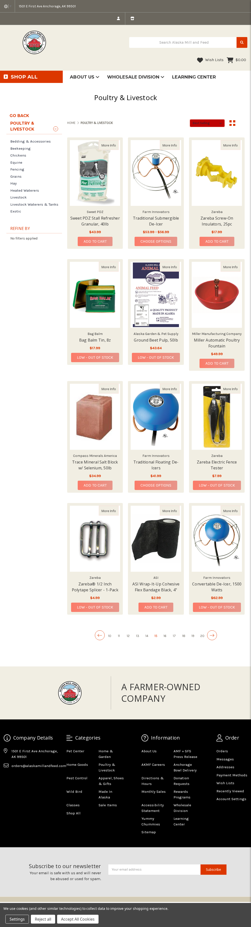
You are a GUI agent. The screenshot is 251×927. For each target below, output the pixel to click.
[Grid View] (232, 123)
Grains (16, 176)
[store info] (132, 19)
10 (109, 636)
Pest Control (77, 778)
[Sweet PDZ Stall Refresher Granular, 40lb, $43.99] (95, 173)
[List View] (241, 123)
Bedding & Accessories (30, 141)
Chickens (18, 155)
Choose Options (158, 241)
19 (192, 636)
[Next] (212, 635)
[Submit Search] (242, 42)
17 (174, 636)
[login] (118, 19)
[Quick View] (113, 145)
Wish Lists (214, 59)
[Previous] (100, 635)
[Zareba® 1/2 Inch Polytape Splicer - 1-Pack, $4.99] (95, 538)
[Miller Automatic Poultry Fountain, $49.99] (216, 295)
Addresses (225, 767)
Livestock (18, 197)
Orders (222, 751)
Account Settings (231, 799)
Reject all (43, 919)
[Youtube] (26, 778)
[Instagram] (16, 778)
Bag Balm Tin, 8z (95, 340)
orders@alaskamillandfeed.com (39, 766)
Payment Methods (231, 775)
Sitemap (148, 832)
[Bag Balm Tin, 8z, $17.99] (95, 295)
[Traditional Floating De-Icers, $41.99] (155, 416)
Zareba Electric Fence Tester (217, 465)
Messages (225, 759)
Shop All (73, 813)
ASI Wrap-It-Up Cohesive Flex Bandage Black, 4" (155, 587)
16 (164, 636)
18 (183, 636)
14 (146, 636)
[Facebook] (7, 778)
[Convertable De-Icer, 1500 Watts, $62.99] (216, 538)
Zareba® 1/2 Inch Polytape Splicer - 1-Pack (95, 587)
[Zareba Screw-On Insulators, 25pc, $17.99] (216, 173)
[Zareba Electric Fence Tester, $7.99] (216, 416)
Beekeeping (20, 148)
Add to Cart (95, 241)
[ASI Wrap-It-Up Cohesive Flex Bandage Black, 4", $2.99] (155, 538)
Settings (17, 919)
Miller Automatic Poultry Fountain (217, 343)
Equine (16, 162)
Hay (13, 183)
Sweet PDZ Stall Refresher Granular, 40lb (95, 221)
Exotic (15, 211)
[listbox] (207, 123)
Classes (73, 805)
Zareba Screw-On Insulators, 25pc (217, 221)
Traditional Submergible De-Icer (156, 221)
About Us (83, 77)
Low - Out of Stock (95, 357)
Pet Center (75, 751)
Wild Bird (74, 791)
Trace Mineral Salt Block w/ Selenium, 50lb (95, 465)
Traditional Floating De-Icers (156, 465)
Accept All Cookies (78, 919)
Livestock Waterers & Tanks (34, 204)
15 (155, 636)
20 (202, 636)
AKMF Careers (153, 764)
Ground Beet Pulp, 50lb (156, 340)
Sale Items (108, 805)
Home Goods (77, 764)
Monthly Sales (153, 791)
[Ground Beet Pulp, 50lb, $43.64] (155, 295)
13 (137, 636)
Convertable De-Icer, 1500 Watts (216, 587)
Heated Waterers (24, 190)
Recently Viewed (230, 791)
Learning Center (194, 77)
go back (19, 115)
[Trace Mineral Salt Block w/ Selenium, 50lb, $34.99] (95, 416)
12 (128, 636)
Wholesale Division (134, 77)
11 (119, 636)
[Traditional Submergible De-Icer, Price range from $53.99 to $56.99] (155, 173)
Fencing (17, 169)
